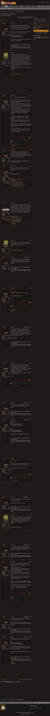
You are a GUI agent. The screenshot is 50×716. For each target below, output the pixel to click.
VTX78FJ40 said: (14, 290)
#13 (30, 419)
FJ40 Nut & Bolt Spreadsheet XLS (16, 220)
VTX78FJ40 (3, 15)
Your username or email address (39, 19)
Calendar (27, 6)
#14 (30, 458)
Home (2, 6)
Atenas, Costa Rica (7, 109)
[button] (14, 6)
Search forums (7, 8)
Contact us (35, 702)
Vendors (33, 6)
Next (5, 19)
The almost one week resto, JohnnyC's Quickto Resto (17, 179)
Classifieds (11, 6)
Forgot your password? (37, 27)
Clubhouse (22, 6)
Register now (45, 32)
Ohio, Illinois (7, 65)
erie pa (8, 161)
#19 (30, 616)
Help (11, 8)
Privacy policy (40, 702)
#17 (30, 544)
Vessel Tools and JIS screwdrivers (16, 73)
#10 (30, 327)
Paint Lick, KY (7, 216)
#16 (30, 515)
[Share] (29, 23)
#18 (30, 561)
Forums (6, 6)
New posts (2, 8)
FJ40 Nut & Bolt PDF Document (16, 221)
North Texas (8, 35)
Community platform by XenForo (25, 712)
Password (35, 23)
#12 (30, 402)
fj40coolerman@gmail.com (17, 219)
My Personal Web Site (14, 217)
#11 (30, 362)
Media (16, 6)
